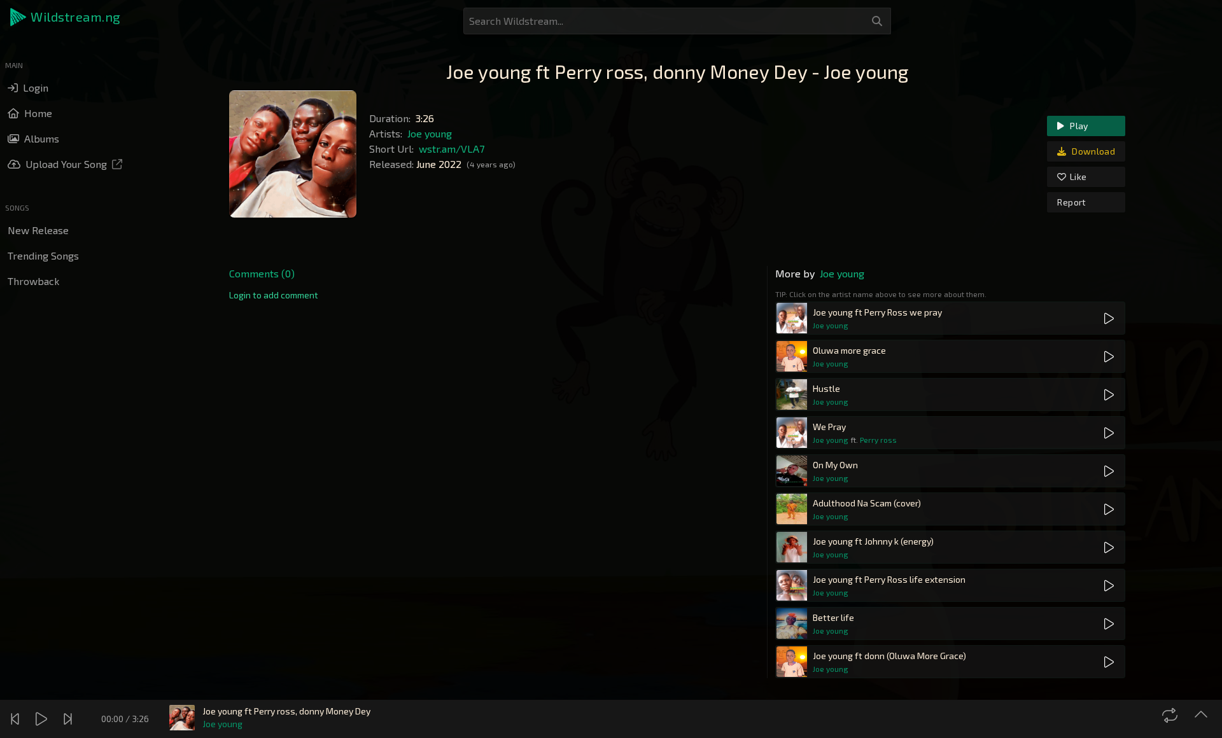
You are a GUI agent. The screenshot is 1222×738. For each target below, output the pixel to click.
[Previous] (16, 719)
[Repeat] (1171, 715)
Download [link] (1092, 151)
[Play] (43, 719)
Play (1078, 125)
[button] (66, 17)
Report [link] (1071, 202)
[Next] (69, 719)
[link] (273, 295)
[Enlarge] (1202, 715)
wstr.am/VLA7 (451, 149)
